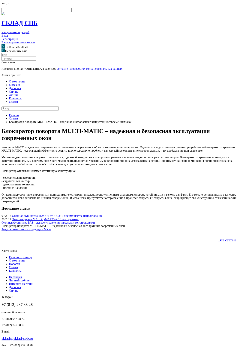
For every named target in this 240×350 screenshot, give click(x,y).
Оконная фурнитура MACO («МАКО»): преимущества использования (57, 215)
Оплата (13, 91)
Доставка (15, 88)
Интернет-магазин (21, 283)
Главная (14, 115)
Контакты (15, 98)
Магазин (14, 84)
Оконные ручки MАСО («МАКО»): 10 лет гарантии (45, 219)
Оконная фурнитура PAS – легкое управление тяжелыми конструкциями (48, 222)
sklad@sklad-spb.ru (17, 338)
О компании (17, 81)
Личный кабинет (20, 280)
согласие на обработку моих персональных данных (89, 68)
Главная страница (20, 257)
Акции (13, 95)
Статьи (13, 101)
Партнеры (15, 277)
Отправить (8, 62)
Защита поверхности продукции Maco (26, 229)
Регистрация (10, 39)
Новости (14, 263)
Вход (5, 35)
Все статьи (227, 240)
